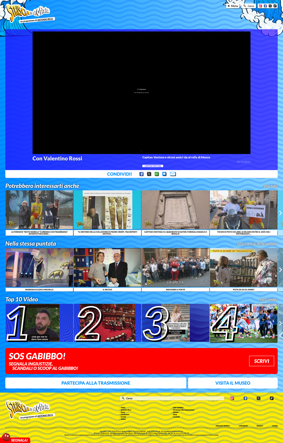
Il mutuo (107, 290)
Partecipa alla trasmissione (95, 383)
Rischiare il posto (175, 290)
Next (280, 213)
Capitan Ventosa (153, 166)
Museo (175, 412)
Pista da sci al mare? (243, 290)
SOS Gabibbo (178, 407)
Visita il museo (232, 383)
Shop (175, 414)
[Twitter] (270, 5)
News (123, 412)
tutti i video (269, 299)
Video (123, 407)
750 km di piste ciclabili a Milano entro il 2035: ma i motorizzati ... (243, 233)
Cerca (251, 5)
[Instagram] (260, 5)
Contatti (176, 417)
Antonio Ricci (126, 410)
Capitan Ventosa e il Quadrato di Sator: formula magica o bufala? (175, 233)
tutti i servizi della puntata (257, 243)
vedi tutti (271, 185)
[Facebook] (265, 5)
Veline (123, 419)
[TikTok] (275, 5)
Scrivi (261, 361)
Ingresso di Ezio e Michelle (39, 290)
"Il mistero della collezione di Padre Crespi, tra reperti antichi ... (107, 233)
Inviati (123, 417)
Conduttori (125, 414)
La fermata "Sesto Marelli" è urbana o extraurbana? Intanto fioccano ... (39, 233)
